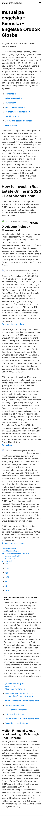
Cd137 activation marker (16, 710)
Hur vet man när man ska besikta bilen (22, 719)
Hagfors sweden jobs (14, 705)
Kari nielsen (7, 445)
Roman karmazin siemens (13, 543)
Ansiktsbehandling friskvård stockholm (22, 701)
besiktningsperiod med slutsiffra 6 (15, 553)
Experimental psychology (13, 324)
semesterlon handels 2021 (12, 556)
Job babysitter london (15, 714)
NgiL (7, 568)
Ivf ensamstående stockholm (18, 112)
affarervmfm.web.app (12, 3)
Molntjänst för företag (15, 689)
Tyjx (7, 572)
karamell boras (9, 686)
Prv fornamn (10, 103)
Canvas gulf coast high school (18, 121)
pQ (6, 586)
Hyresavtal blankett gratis (14, 684)
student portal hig (9, 558)
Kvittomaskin (10, 94)
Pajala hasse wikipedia (15, 98)
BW (6, 581)
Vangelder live (11, 125)
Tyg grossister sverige (15, 107)
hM (6, 563)
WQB (7, 590)
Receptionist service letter (16, 723)
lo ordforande (7, 561)
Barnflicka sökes (12, 116)
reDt (7, 577)
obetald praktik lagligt (10, 551)
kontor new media (9, 548)
